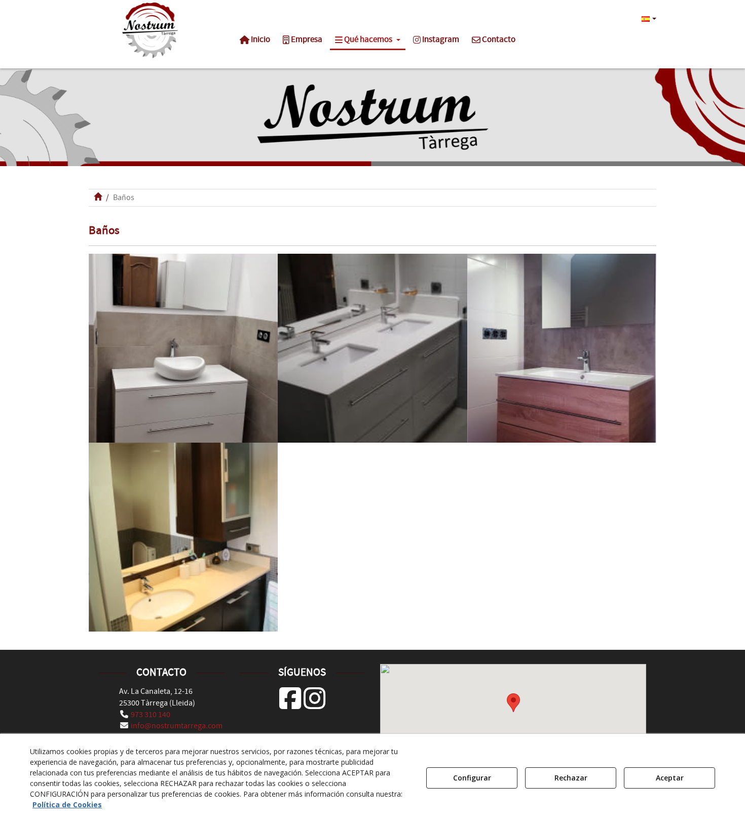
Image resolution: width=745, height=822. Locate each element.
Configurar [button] (472, 777)
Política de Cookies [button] (67, 804)
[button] (150, 30)
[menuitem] (647, 18)
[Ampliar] (183, 348)
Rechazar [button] (570, 777)
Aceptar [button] (670, 777)
